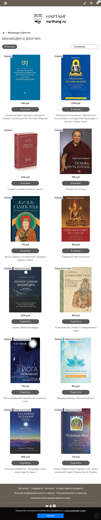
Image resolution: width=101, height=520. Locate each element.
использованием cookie (75, 510)
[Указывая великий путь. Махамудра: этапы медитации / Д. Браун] (25, 431)
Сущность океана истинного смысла (25, 189)
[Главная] (4, 33)
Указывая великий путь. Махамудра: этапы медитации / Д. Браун (25, 470)
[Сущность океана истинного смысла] (25, 151)
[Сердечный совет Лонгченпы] (75, 219)
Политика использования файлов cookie (50, 498)
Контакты (49, 488)
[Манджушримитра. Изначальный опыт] (75, 360)
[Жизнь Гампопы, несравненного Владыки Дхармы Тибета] (25, 219)
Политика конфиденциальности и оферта (34, 493)
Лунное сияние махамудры (25, 327)
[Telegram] (54, 506)
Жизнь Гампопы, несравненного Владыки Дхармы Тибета (25, 258)
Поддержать (37, 488)
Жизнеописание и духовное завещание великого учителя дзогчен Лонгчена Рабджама (25, 117)
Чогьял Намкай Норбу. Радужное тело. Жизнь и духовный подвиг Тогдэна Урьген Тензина (76, 470)
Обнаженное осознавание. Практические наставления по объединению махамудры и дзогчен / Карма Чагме (75, 118)
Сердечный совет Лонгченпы (76, 257)
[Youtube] (50, 506)
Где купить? (23, 488)
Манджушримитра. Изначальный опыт (76, 398)
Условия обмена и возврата (69, 488)
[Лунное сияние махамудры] (25, 289)
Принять (50, 516)
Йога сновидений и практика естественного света (25, 400)
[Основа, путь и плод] (75, 151)
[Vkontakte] (46, 506)
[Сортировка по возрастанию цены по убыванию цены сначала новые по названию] (85, 47)
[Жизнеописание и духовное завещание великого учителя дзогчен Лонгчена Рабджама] (25, 77)
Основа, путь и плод (76, 189)
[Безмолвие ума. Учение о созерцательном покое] (75, 289)
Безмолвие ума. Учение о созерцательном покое (76, 329)
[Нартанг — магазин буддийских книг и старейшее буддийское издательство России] (51, 18)
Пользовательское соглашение (71, 493)
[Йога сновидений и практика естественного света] (25, 360)
